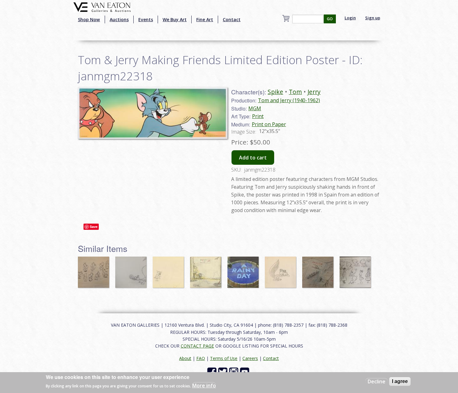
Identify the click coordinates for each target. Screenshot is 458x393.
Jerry (314, 92)
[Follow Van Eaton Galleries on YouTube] (245, 371)
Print (258, 116)
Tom (295, 92)
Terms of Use (223, 358)
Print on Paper (269, 124)
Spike (275, 92)
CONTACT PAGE (197, 346)
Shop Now (89, 19)
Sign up (372, 18)
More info (204, 385)
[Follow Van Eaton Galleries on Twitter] (223, 371)
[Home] (102, 6)
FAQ (200, 358)
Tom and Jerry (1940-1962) (289, 100)
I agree (400, 381)
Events (145, 19)
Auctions (119, 19)
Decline (376, 381)
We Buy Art (175, 19)
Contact (232, 19)
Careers (250, 358)
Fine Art (204, 19)
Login (350, 18)
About (185, 358)
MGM (254, 108)
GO (330, 18)
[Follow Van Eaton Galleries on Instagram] (234, 371)
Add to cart (253, 157)
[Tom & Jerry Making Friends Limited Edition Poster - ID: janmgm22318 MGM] (152, 112)
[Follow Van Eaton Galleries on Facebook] (212, 371)
